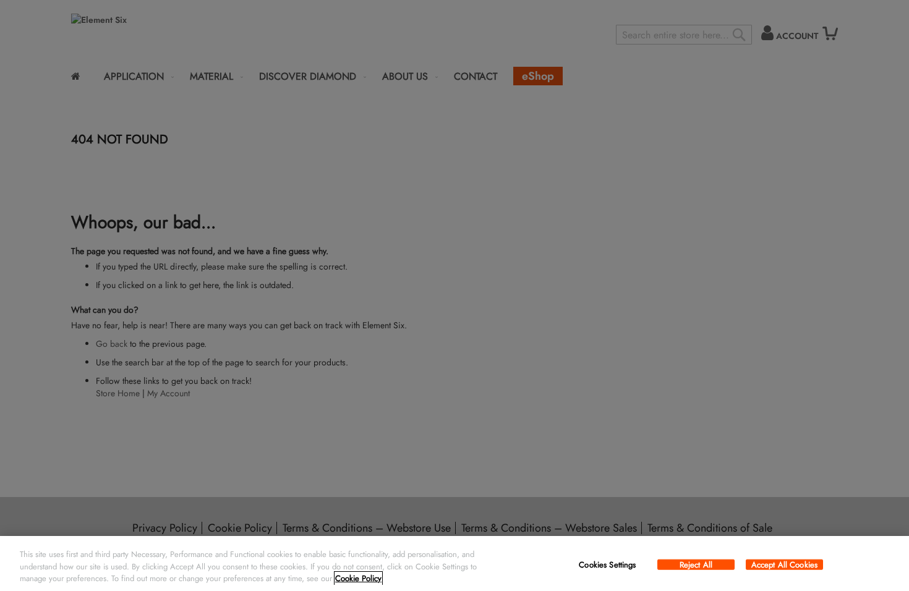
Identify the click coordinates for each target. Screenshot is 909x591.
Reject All (696, 564)
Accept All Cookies (784, 564)
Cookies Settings (607, 564)
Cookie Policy (358, 578)
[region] (454, 563)
